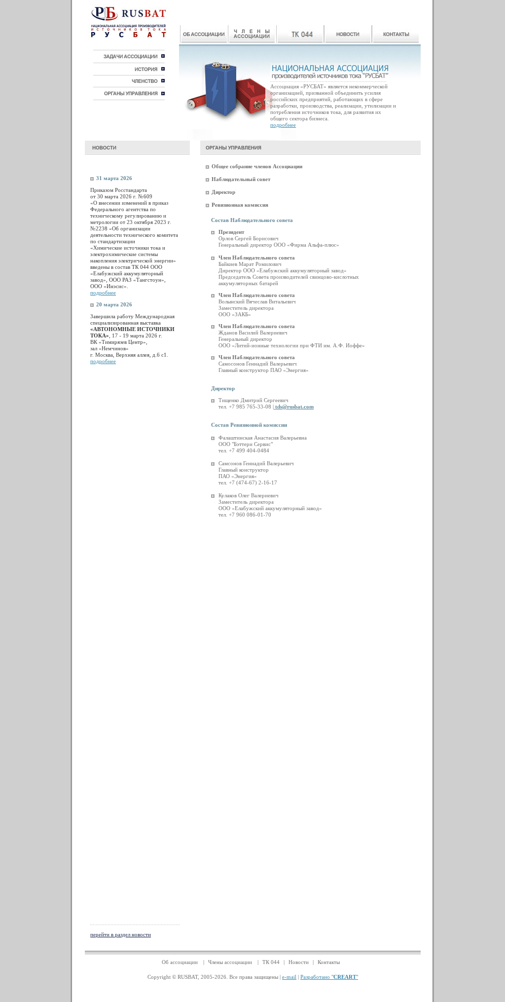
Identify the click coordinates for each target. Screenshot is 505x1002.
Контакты (329, 962)
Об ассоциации (180, 962)
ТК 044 (271, 962)
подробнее (283, 125)
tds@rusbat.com (294, 406)
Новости (299, 962)
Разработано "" (329, 977)
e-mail (289, 977)
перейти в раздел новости (120, 934)
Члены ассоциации (230, 962)
